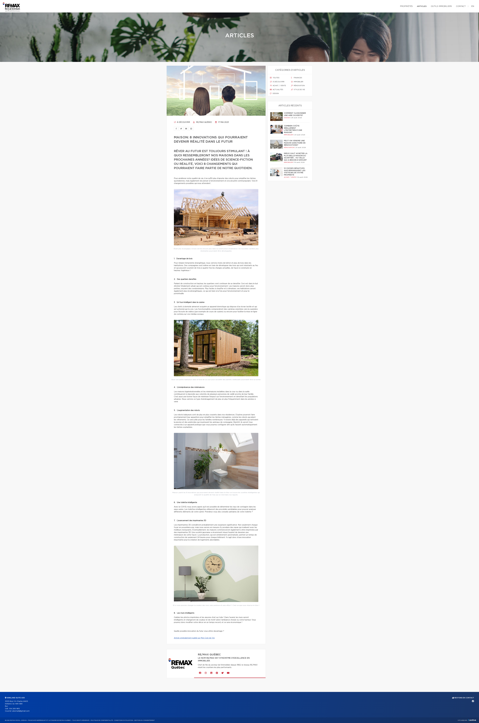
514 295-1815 (14, 709)
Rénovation (299, 85)
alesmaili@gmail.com (21, 711)
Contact (461, 6)
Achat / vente (279, 85)
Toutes (275, 78)
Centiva (472, 720)
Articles (422, 6)
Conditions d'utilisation (123, 720)
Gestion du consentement (144, 720)
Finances (297, 78)
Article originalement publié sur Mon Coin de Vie (194, 638)
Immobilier (298, 82)
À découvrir (183, 122)
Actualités (277, 89)
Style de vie (299, 89)
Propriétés (406, 6)
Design (275, 93)
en (472, 6)
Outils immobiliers (441, 6)
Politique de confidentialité (102, 720)
